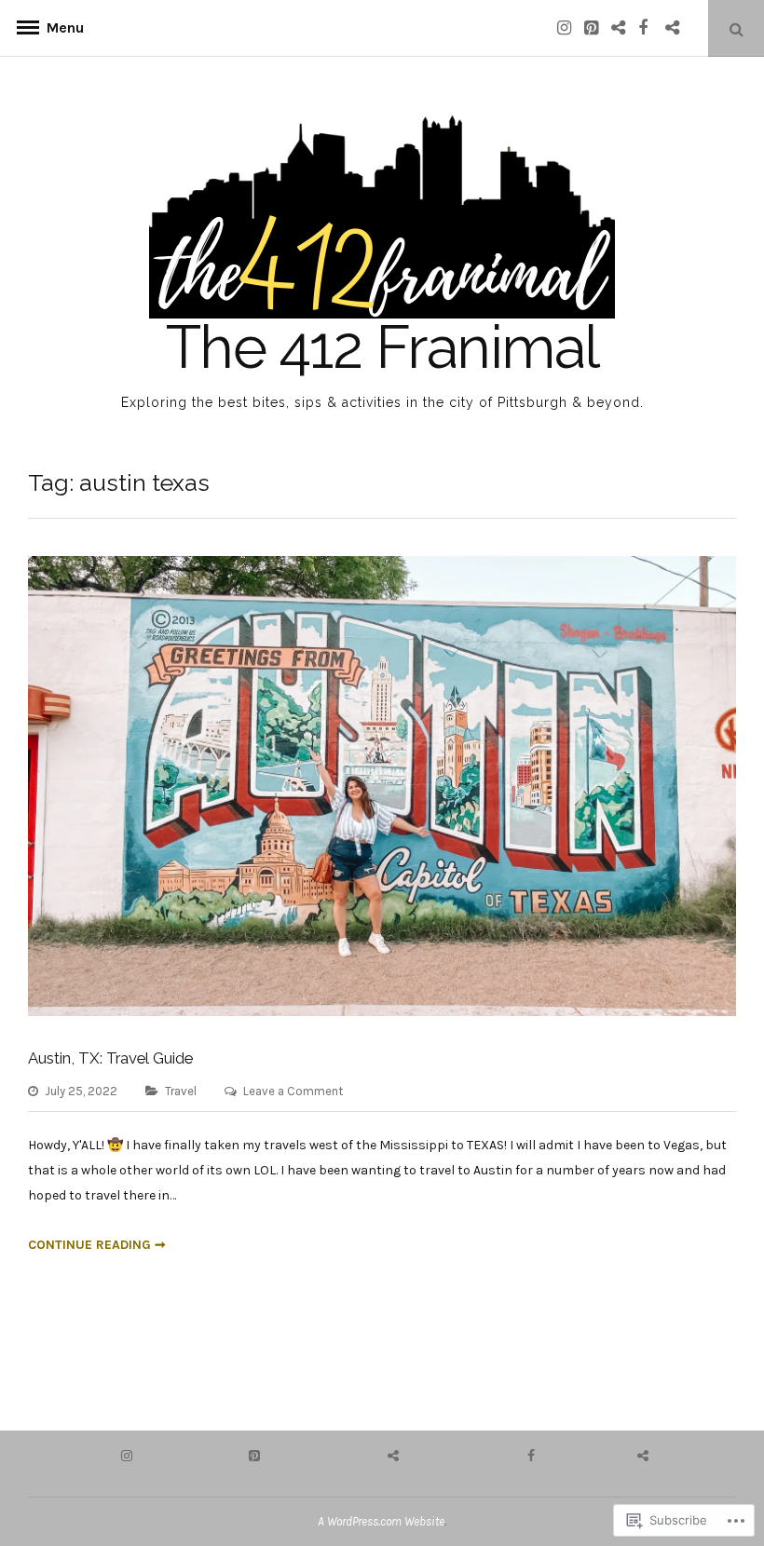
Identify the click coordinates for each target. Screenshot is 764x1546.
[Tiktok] (677, 27)
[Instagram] (569, 27)
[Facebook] (650, 27)
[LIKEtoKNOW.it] (623, 27)
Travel (181, 1091)
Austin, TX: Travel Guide (110, 1058)
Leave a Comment (293, 1091)
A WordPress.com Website (381, 1521)
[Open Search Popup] (736, 28)
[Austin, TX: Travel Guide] (382, 1012)
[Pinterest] (596, 27)
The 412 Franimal (382, 347)
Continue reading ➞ (97, 1245)
